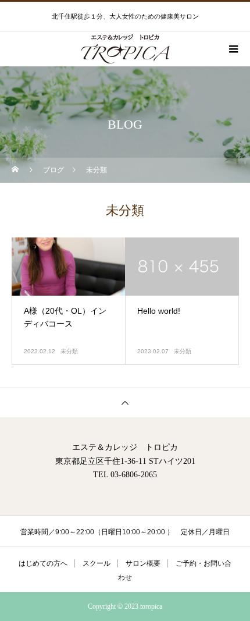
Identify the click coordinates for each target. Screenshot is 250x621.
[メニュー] (232, 48)
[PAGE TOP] (125, 402)
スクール (96, 563)
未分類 (69, 351)
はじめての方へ (43, 563)
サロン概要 (143, 563)
